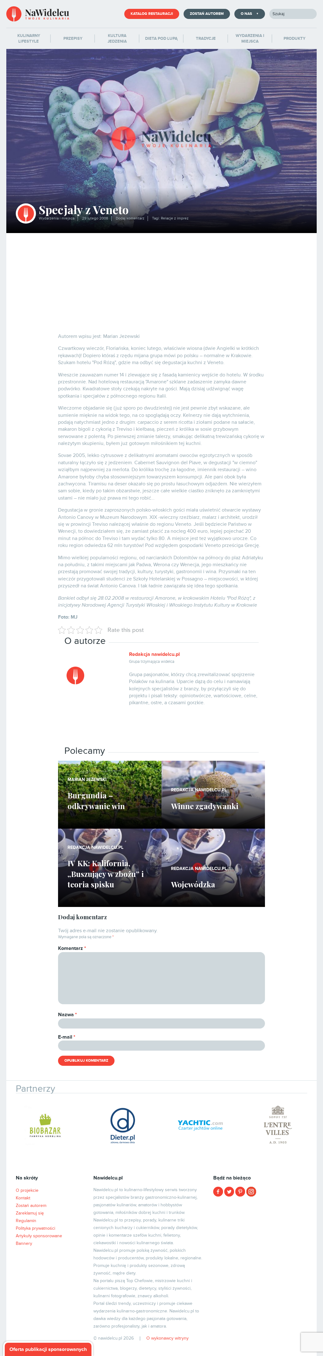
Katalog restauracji (152, 13)
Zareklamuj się (30, 1213)
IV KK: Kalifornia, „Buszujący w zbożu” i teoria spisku (106, 873)
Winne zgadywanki (204, 806)
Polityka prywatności (35, 1228)
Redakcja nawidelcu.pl (154, 654)
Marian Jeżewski (87, 779)
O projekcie (27, 1190)
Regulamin (26, 1220)
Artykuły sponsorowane (39, 1236)
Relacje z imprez (175, 218)
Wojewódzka (193, 884)
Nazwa (67, 1014)
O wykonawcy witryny (167, 1338)
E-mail (66, 1037)
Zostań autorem (207, 13)
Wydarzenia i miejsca (56, 218)
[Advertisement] (162, 280)
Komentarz (72, 948)
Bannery (24, 1243)
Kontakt (23, 1198)
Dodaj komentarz (130, 218)
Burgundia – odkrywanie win (96, 800)
